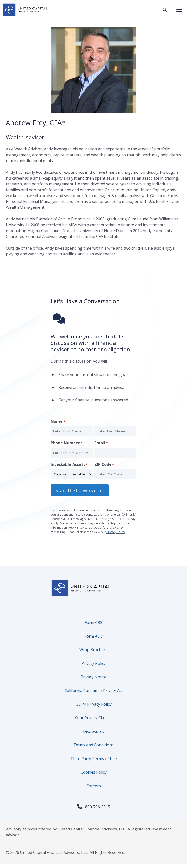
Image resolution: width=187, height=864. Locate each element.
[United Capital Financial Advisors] (25, 9)
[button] (164, 9)
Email (101, 443)
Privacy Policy (115, 532)
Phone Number (66, 443)
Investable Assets (69, 464)
